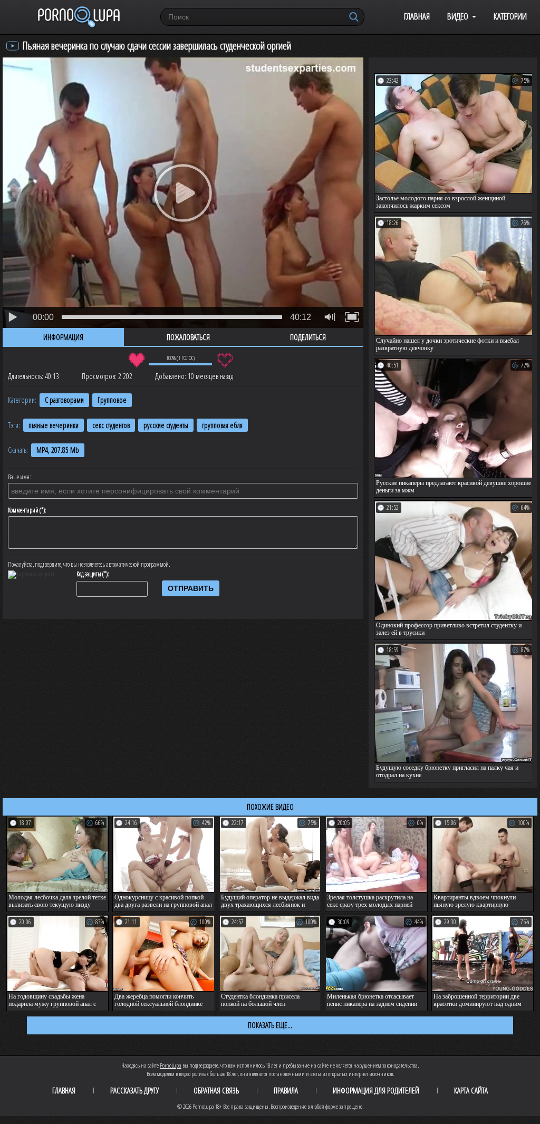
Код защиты (88, 574)
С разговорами (64, 400)
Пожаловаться (188, 337)
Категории (510, 16)
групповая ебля (222, 425)
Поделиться (308, 337)
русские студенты (165, 425)
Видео (457, 16)
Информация (63, 337)
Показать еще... (270, 1025)
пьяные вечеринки (53, 425)
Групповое (112, 400)
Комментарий (23, 510)
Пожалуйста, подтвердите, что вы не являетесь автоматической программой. (89, 564)
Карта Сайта (471, 1090)
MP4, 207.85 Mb (57, 450)
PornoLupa (170, 1065)
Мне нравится (136, 360)
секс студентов (111, 425)
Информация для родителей (376, 1090)
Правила (286, 1090)
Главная (417, 16)
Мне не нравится (224, 360)
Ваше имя (19, 477)
